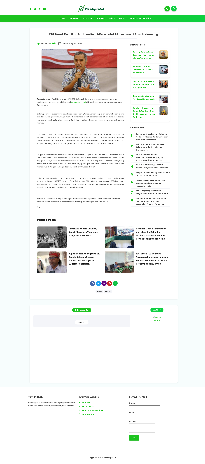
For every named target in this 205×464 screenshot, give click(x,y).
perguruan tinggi (78, 102)
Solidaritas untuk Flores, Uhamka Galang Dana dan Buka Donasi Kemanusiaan (150, 147)
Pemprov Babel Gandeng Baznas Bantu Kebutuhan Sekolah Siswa (153, 174)
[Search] (174, 8)
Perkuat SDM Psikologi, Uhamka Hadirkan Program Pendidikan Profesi (152, 166)
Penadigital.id (110, 458)
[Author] (157, 317)
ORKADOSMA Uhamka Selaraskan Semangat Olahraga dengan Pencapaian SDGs (150, 183)
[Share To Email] (104, 283)
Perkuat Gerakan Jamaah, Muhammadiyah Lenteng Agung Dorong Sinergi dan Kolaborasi (149, 157)
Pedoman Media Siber (92, 410)
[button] (167, 8)
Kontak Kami (88, 414)
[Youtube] (44, 9)
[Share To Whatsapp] (115, 283)
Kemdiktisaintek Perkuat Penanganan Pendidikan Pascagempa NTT (144, 84)
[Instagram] (40, 9)
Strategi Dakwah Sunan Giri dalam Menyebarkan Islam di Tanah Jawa (144, 55)
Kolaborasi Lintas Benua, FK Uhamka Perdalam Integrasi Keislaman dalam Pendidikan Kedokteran (152, 137)
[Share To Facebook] (92, 283)
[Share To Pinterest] (109, 283)
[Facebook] (30, 9)
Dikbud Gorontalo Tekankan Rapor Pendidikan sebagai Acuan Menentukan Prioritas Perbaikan (151, 201)
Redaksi (86, 402)
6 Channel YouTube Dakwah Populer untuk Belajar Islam (143, 69)
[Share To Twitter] (98, 283)
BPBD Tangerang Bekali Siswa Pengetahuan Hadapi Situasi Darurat (152, 192)
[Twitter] (35, 9)
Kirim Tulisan (88, 406)
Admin (157, 320)
